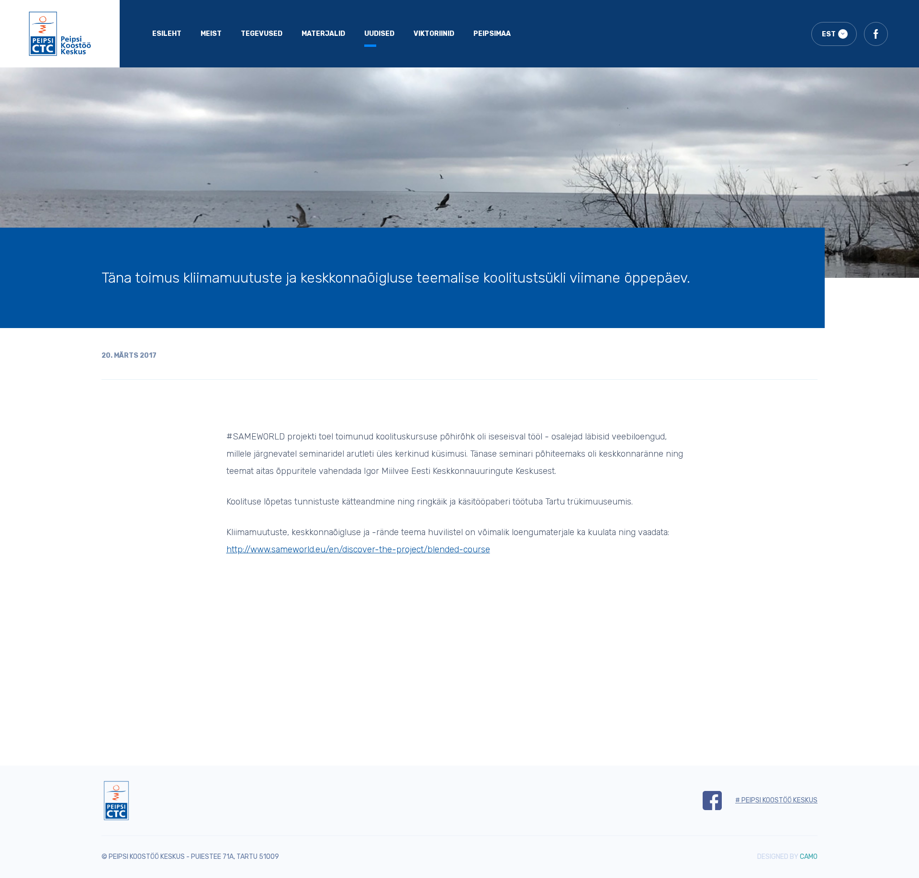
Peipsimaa (492, 34)
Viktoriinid (434, 34)
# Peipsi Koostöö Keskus (776, 800)
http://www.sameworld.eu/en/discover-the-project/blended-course (358, 549)
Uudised (379, 34)
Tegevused (261, 34)
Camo (809, 857)
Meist (211, 34)
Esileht (166, 34)
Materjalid (323, 34)
